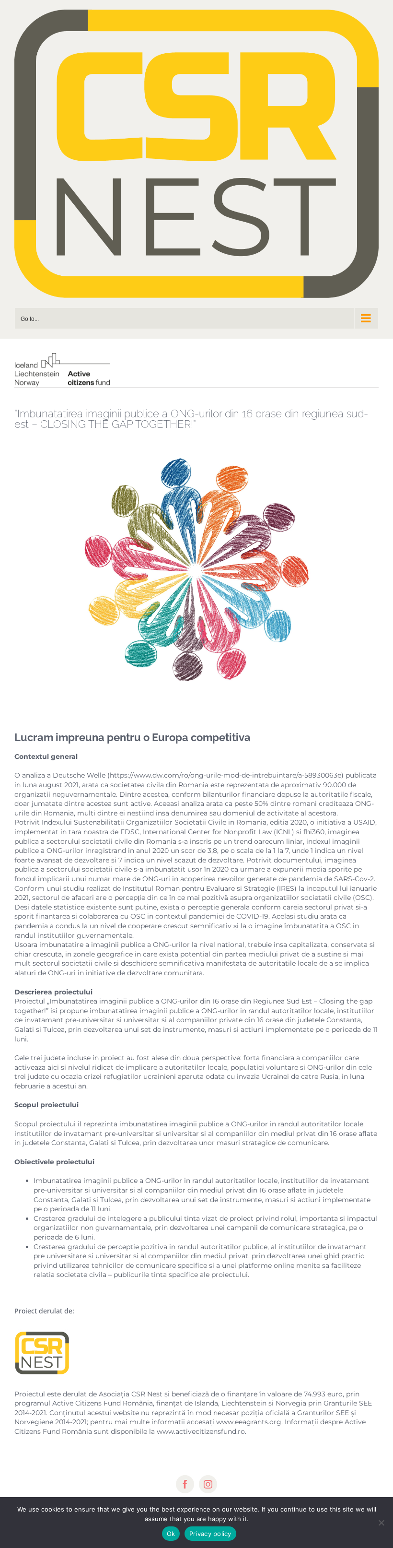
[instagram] (208, 1484)
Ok (171, 1533)
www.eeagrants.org (248, 1422)
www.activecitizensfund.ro (201, 1431)
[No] (381, 1522)
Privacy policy (210, 1533)
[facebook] (185, 1484)
